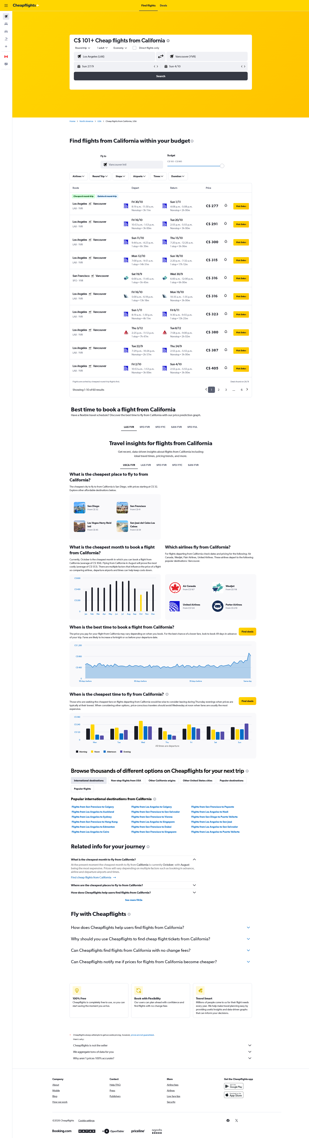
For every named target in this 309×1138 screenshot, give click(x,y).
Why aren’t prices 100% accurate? (93, 1058)
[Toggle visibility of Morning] (81, 752)
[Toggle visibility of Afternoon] (110, 752)
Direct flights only (149, 47)
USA (99, 121)
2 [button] (218, 389)
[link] (228, 1120)
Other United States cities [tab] (197, 780)
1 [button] (211, 389)
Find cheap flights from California (91, 877)
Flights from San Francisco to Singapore (153, 831)
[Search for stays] (6, 23)
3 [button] (226, 389)
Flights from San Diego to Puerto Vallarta (214, 816)
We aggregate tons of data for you (93, 1052)
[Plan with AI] (6, 46)
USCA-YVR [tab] (129, 465)
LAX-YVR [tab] (129, 427)
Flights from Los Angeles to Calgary (151, 806)
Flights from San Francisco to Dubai (151, 826)
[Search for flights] (6, 16)
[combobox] (83, 48)
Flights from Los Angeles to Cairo (90, 831)
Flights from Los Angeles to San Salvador (214, 826)
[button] (6, 5)
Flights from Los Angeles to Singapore (153, 821)
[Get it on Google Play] (233, 1086)
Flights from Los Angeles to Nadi (209, 811)
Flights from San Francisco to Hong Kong (95, 821)
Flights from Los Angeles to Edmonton (93, 826)
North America (86, 121)
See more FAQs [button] (133, 900)
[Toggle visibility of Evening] (125, 752)
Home (72, 121)
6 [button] (241, 389)
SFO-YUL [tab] (192, 427)
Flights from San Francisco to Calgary (93, 806)
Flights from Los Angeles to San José (211, 821)
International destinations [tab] (89, 780)
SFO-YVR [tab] (145, 427)
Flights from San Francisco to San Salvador (155, 811)
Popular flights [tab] (82, 788)
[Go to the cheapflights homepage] (26, 5)
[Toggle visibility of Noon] (95, 752)
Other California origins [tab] (162, 780)
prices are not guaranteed (142, 1035)
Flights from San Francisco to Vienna (152, 816)
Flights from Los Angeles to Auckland (93, 811)
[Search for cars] (6, 31)
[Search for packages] (6, 38)
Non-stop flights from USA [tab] (126, 780)
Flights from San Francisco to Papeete (212, 806)
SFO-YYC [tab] (160, 427)
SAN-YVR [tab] (176, 427)
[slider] (222, 166)
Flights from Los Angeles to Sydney (92, 816)
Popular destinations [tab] (231, 780)
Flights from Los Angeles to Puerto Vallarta (215, 831)
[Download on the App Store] (233, 1095)
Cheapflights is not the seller (90, 1045)
